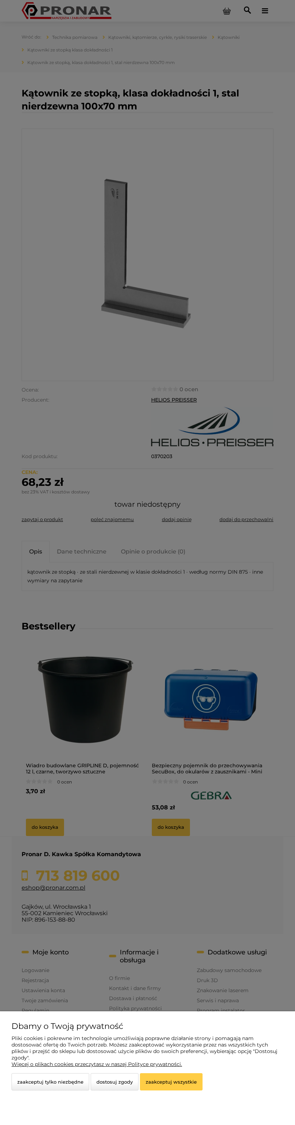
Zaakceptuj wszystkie (171, 1082)
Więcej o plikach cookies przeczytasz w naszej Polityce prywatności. (97, 1064)
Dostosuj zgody (114, 1082)
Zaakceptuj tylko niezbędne (50, 1082)
